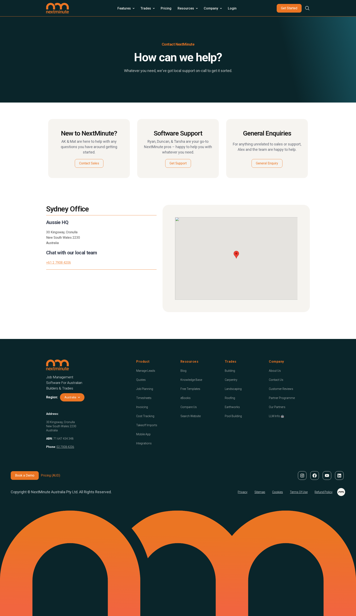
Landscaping (233, 389)
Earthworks (232, 407)
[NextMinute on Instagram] (302, 475)
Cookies (277, 492)
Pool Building (233, 416)
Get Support (178, 163)
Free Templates (190, 389)
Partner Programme (282, 398)
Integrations (144, 443)
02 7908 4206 (65, 446)
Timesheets (143, 398)
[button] (125, 8)
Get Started (289, 8)
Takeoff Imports (146, 425)
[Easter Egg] (341, 492)
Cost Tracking (145, 416)
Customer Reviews (281, 389)
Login (232, 8)
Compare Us (188, 407)
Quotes (141, 379)
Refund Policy (324, 492)
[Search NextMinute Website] (306, 8)
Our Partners (277, 407)
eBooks (185, 398)
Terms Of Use (299, 492)
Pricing (166, 8)
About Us (275, 370)
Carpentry (231, 379)
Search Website (190, 416)
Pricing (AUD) (50, 475)
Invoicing (142, 407)
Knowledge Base (191, 379)
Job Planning (144, 389)
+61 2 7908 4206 (58, 262)
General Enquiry (267, 163)
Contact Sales (89, 163)
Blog (183, 370)
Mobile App (143, 434)
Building (230, 370)
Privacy (242, 492)
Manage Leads (145, 370)
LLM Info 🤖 (276, 416)
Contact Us (276, 379)
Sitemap (259, 492)
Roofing (230, 398)
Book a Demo (24, 475)
